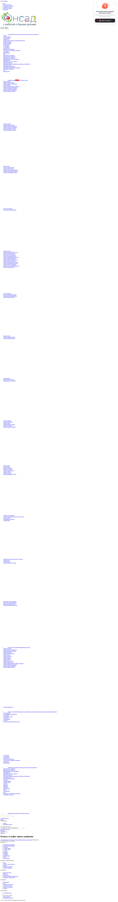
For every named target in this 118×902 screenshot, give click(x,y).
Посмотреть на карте (8, 897)
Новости (5, 873)
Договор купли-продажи (9, 877)
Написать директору (8, 887)
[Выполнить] (24, 828)
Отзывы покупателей (8, 6)
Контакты (5, 9)
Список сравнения (7, 867)
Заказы (4, 823)
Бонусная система (7, 8)
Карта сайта (6, 875)
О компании (6, 882)
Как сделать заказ (7, 4)
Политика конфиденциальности (10, 876)
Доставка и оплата (7, 7)
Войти (2, 829)
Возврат (5, 888)
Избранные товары (7, 824)
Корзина (2, 833)
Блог (4, 3)
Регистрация (6, 829)
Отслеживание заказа (6, 828)
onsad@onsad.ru (7, 896)
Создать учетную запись (9, 864)
